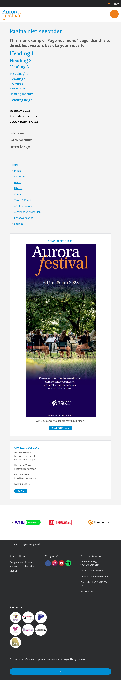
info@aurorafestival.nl (97, 576)
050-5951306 (96, 570)
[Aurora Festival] (12, 15)
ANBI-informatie (23, 206)
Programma (16, 562)
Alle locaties (20, 176)
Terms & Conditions (25, 200)
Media (17, 182)
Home (15, 164)
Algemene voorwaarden (27, 212)
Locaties (29, 566)
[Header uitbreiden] (114, 14)
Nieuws (18, 188)
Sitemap (18, 223)
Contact (18, 194)
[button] (60, 671)
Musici (17, 170)
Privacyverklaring (23, 217)
